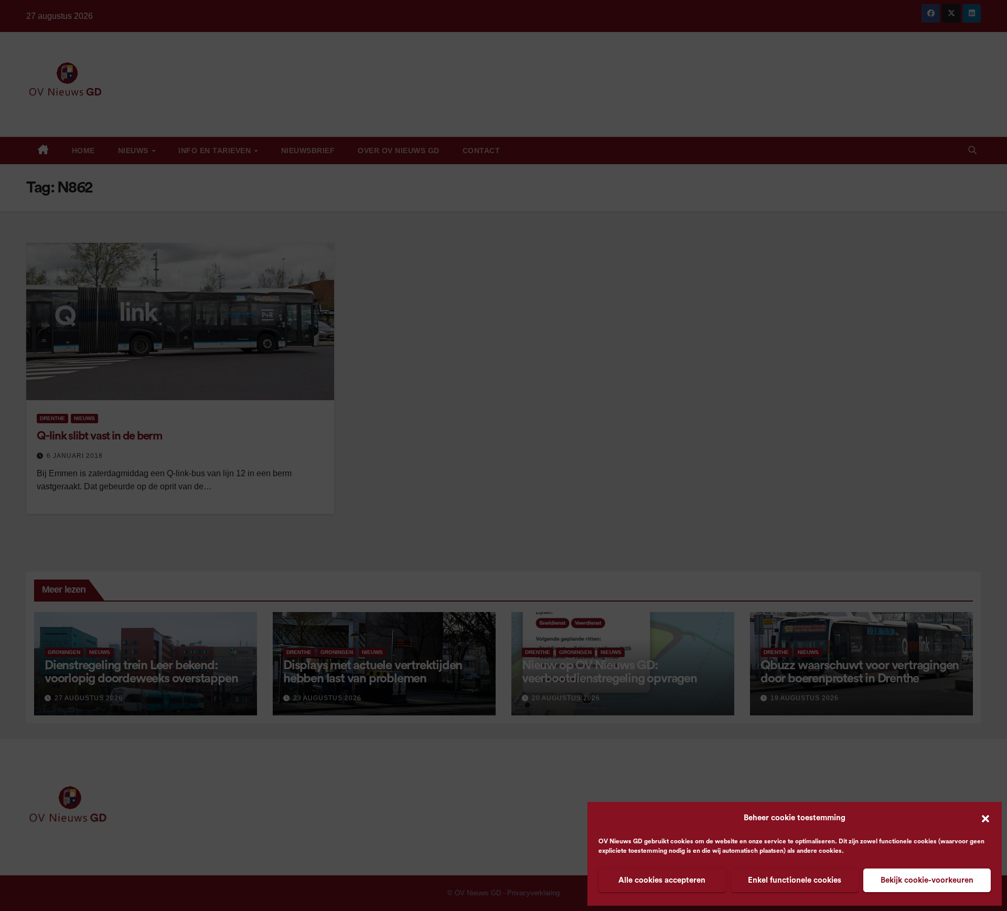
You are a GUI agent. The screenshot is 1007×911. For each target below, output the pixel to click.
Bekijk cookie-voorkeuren (927, 880)
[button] (985, 818)
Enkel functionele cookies (794, 880)
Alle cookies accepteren (661, 880)
